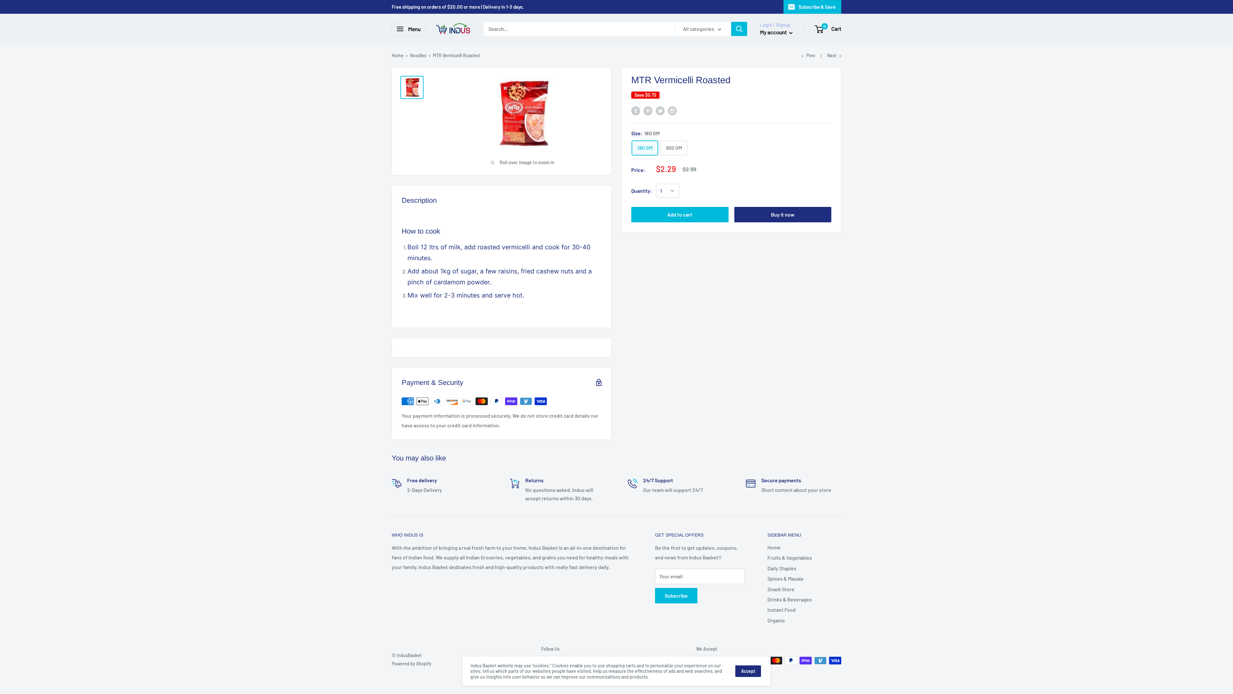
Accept (748, 671)
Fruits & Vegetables (789, 558)
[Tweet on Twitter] (660, 111)
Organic (776, 620)
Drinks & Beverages (789, 599)
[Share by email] (672, 111)
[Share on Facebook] (635, 111)
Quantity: (641, 191)
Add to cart (679, 214)
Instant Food (781, 610)
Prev (810, 55)
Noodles (418, 55)
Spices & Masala (785, 578)
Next (831, 55)
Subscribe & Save (817, 7)
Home (398, 55)
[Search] (739, 29)
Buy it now (782, 214)
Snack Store (780, 589)
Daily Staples (781, 568)
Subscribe (676, 595)
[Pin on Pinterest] (647, 111)
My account (774, 32)
